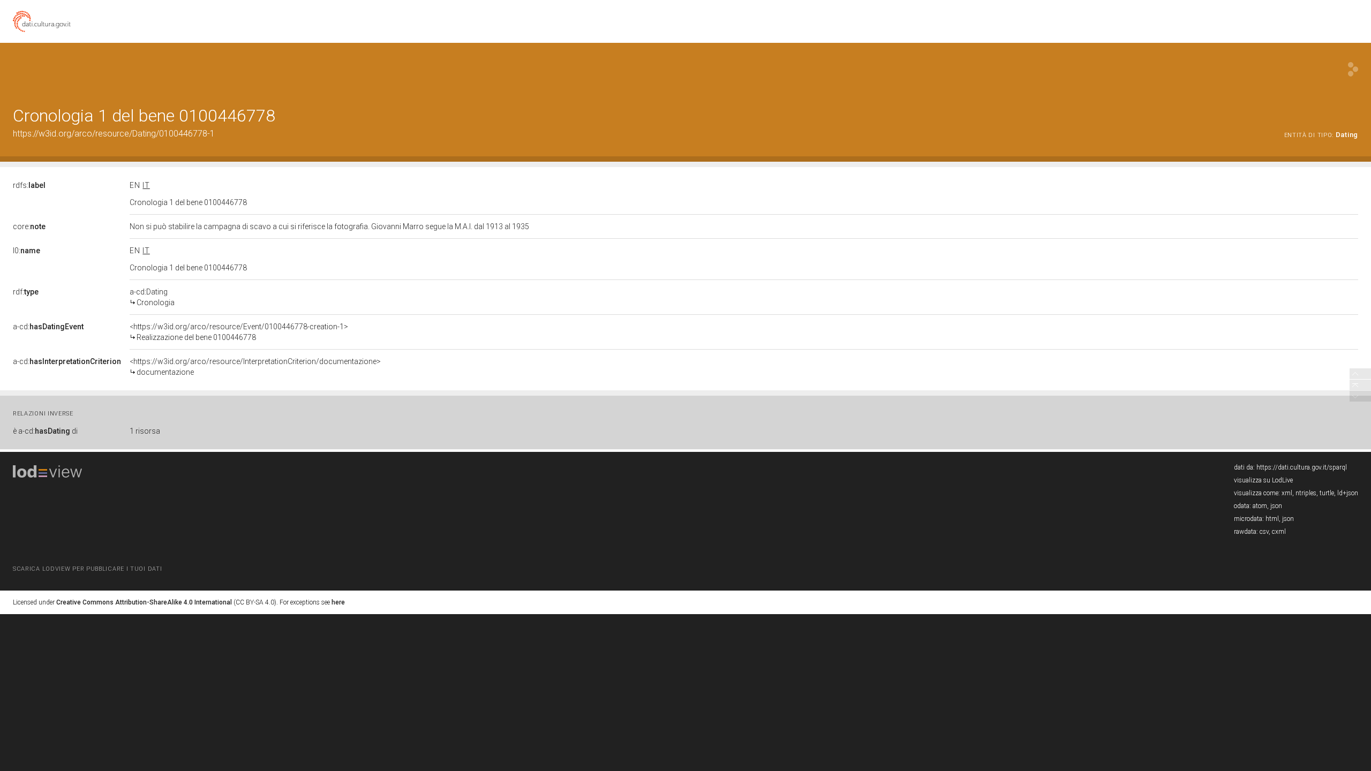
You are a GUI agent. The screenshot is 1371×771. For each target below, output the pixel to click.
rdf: (26, 292)
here (338, 602)
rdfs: (29, 185)
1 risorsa (145, 431)
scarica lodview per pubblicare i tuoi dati (87, 568)
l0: (26, 250)
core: (29, 226)
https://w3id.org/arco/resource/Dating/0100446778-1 (114, 133)
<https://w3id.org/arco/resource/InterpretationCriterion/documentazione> (255, 366)
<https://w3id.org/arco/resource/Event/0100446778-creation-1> (239, 332)
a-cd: (48, 326)
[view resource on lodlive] (1353, 69)
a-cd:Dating (152, 297)
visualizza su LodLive (1263, 480)
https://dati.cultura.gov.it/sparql (1301, 467)
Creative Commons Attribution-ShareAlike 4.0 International (144, 602)
